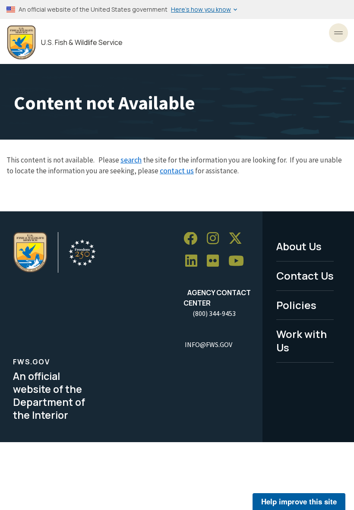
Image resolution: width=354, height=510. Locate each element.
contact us (177, 170)
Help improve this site (299, 501)
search (131, 160)
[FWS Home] (21, 43)
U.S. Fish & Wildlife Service (82, 42)
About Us (299, 246)
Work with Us (301, 340)
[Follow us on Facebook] (193, 238)
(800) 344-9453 (214, 313)
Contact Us (305, 275)
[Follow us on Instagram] (216, 238)
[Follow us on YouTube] (239, 261)
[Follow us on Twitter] (238, 238)
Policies (296, 305)
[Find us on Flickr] (216, 261)
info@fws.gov (208, 344)
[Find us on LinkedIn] (194, 261)
